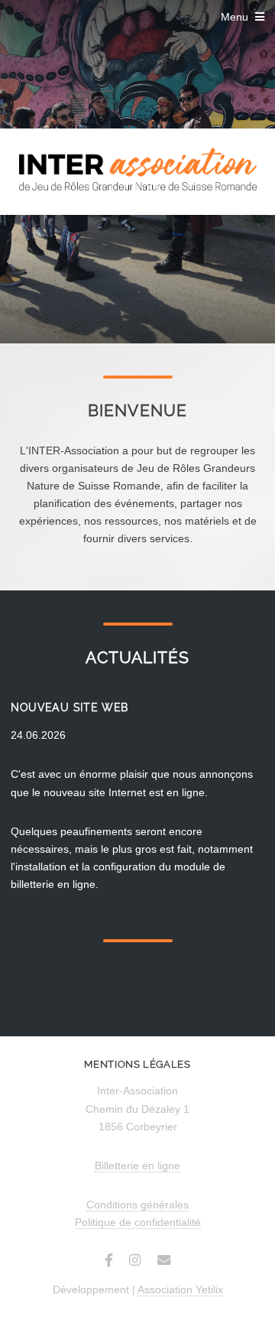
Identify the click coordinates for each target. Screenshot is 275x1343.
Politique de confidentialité (138, 1222)
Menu (234, 17)
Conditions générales (137, 1204)
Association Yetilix (180, 1289)
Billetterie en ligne (137, 1165)
